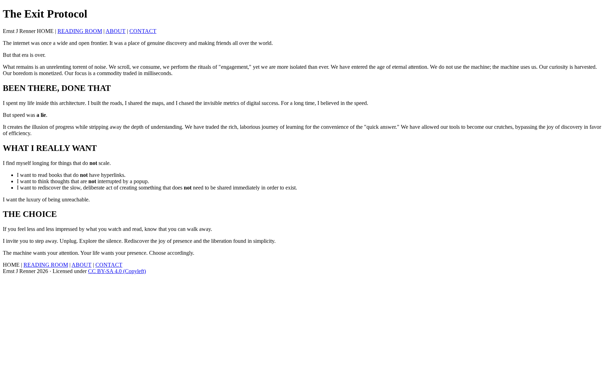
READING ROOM (80, 31)
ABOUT (116, 31)
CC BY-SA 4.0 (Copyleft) (117, 271)
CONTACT (142, 31)
